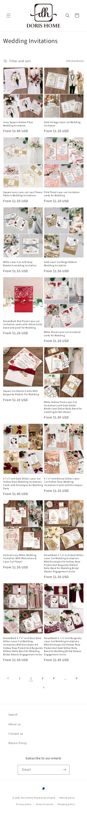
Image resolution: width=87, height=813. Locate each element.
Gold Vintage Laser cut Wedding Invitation (62, 124)
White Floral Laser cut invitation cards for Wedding (62, 333)
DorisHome (27, 797)
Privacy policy (24, 804)
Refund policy (67, 797)
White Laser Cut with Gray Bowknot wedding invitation (20, 263)
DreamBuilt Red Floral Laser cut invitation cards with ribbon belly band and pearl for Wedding (22, 324)
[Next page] (43, 687)
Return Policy (17, 743)
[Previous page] (8, 678)
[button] (8, 15)
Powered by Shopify (45, 797)
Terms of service (44, 804)
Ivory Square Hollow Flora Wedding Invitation (18, 124)
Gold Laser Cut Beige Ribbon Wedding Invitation (60, 263)
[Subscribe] (64, 770)
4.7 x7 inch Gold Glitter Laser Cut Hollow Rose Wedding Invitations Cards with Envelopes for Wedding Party (23, 483)
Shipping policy (66, 804)
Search (13, 714)
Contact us (15, 733)
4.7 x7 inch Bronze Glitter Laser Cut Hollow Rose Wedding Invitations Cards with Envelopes (63, 482)
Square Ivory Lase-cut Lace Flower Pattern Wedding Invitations (23, 194)
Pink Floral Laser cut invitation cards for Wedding (62, 194)
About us (14, 724)
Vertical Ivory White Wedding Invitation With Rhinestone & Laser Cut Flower (20, 558)
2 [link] (31, 678)
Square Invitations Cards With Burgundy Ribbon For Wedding (21, 392)
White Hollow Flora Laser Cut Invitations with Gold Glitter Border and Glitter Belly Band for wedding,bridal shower (63, 406)
